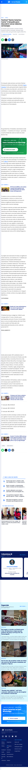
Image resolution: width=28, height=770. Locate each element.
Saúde (2, 752)
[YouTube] (16, 736)
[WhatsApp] (12, 736)
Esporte (8, 752)
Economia (9, 749)
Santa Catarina (10, 445)
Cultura (6, 17)
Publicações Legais (18, 746)
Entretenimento (10, 754)
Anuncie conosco (18, 748)
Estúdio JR (3, 749)
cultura (6, 161)
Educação (3, 754)
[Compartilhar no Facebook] (9, 39)
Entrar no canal (11, 149)
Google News (17, 751)
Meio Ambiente (10, 756)
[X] (9, 736)
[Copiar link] (12, 39)
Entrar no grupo (14, 718)
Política (2, 746)
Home (2, 17)
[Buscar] (26, 2)
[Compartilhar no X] (6, 39)
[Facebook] (6, 736)
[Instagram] (2, 736)
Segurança (9, 742)
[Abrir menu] (2, 2)
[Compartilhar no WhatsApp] (2, 39)
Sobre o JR (17, 742)
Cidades (8, 760)
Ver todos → (23, 554)
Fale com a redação (18, 744)
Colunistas (3, 760)
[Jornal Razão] (14, 2)
